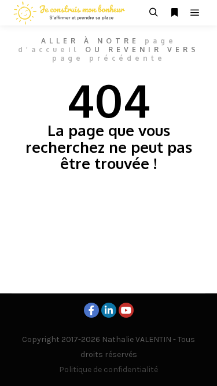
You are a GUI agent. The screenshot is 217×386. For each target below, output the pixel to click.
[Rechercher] (153, 12)
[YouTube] (126, 310)
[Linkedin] (108, 310)
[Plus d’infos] (174, 12)
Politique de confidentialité (108, 369)
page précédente (108, 58)
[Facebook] (91, 310)
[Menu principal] (195, 12)
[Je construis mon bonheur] (69, 12)
